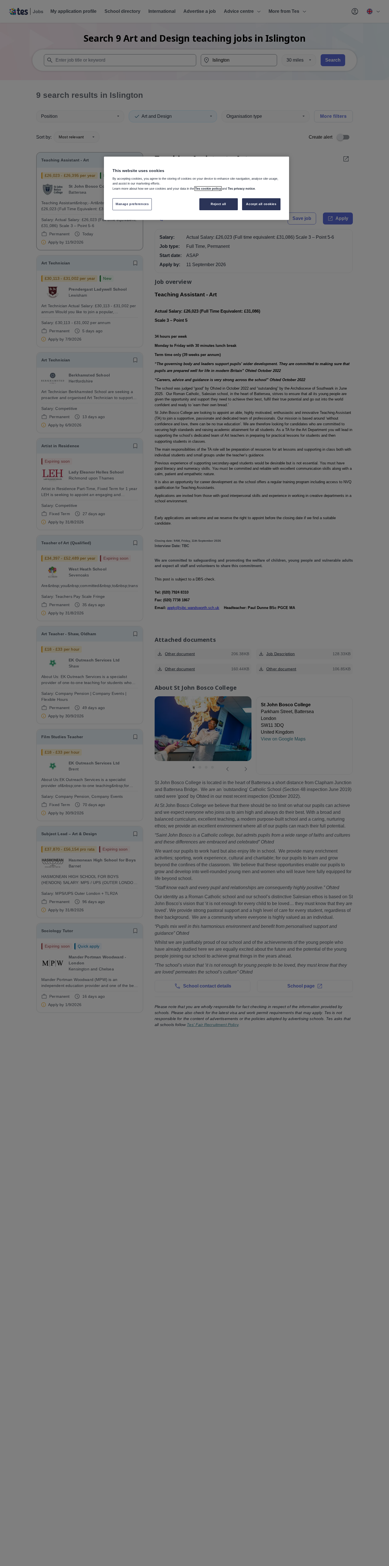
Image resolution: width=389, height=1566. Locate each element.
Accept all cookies (261, 204)
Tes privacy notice (241, 188)
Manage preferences (132, 204)
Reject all (218, 204)
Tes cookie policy (208, 188)
